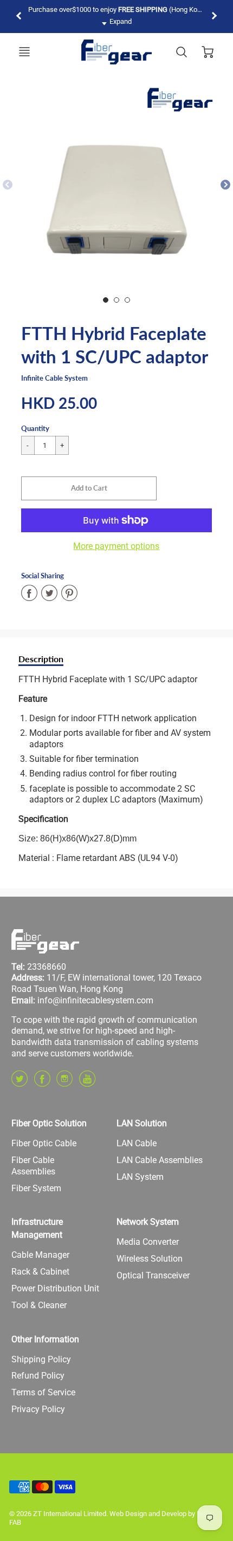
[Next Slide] (225, 185)
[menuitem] (55, 1144)
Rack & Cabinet (40, 1271)
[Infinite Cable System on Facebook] (42, 1083)
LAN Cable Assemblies (159, 1160)
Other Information (45, 1339)
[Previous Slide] (7, 185)
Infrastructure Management (37, 1228)
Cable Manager (40, 1255)
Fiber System (36, 1188)
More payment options (116, 546)
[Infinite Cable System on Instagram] (64, 1083)
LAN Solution (141, 1123)
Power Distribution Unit (55, 1288)
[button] (89, 488)
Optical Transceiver (153, 1275)
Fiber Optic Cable (43, 1143)
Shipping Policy (41, 1359)
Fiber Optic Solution (49, 1123)
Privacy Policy (38, 1409)
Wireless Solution (149, 1258)
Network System (147, 1222)
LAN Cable (136, 1143)
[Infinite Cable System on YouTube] (87, 1083)
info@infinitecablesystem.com (95, 1000)
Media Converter (147, 1242)
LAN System (140, 1177)
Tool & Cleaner (39, 1305)
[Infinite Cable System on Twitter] (19, 1083)
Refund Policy (37, 1375)
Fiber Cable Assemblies (33, 1166)
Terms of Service (43, 1392)
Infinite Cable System (54, 378)
